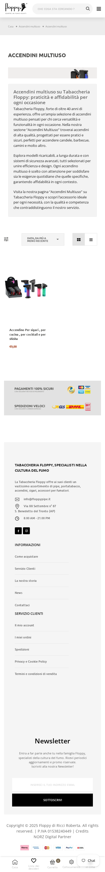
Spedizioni (22, 649)
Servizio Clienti (25, 568)
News (18, 593)
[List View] (91, 239)
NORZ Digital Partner (52, 836)
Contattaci (22, 605)
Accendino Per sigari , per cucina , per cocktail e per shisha (27, 334)
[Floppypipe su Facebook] (18, 530)
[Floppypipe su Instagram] (26, 530)
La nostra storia (26, 581)
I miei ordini (23, 637)
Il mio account (24, 625)
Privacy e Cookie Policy (31, 661)
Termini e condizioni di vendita (36, 674)
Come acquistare (26, 556)
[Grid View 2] (79, 239)
